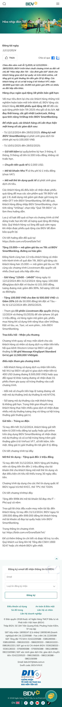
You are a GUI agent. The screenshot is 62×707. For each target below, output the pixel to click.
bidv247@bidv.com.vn (34, 662)
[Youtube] (37, 702)
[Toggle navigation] (58, 4)
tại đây (29, 450)
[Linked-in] (31, 702)
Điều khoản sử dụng (17, 606)
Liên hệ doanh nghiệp (31, 613)
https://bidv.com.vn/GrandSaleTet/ (21, 241)
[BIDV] (31, 693)
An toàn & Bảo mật (45, 606)
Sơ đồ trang (17, 610)
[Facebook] (26, 702)
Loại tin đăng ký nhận (17, 586)
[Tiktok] (49, 702)
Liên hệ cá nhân (45, 610)
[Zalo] (43, 702)
